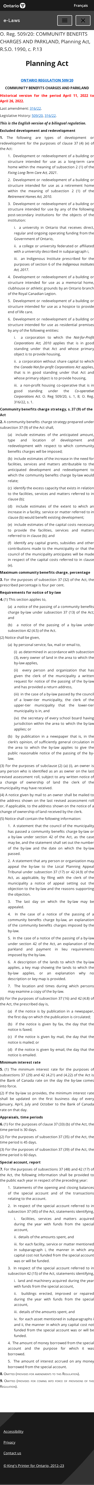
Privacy (9, 1442)
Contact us (12, 1453)
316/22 (35, 108)
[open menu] (64, 20)
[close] (83, 20)
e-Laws (11, 20)
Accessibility (13, 1431)
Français (81, 5)
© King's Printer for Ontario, (33, 1465)
